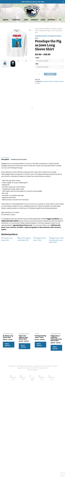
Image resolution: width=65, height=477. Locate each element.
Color (37, 58)
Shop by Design (44, 29)
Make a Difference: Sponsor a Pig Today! (33, 1)
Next (32, 107)
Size (36, 64)
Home (37, 29)
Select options (7, 344)
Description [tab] (5, 159)
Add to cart (50, 74)
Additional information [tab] (19, 159)
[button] (30, 30)
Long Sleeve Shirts (41, 36)
